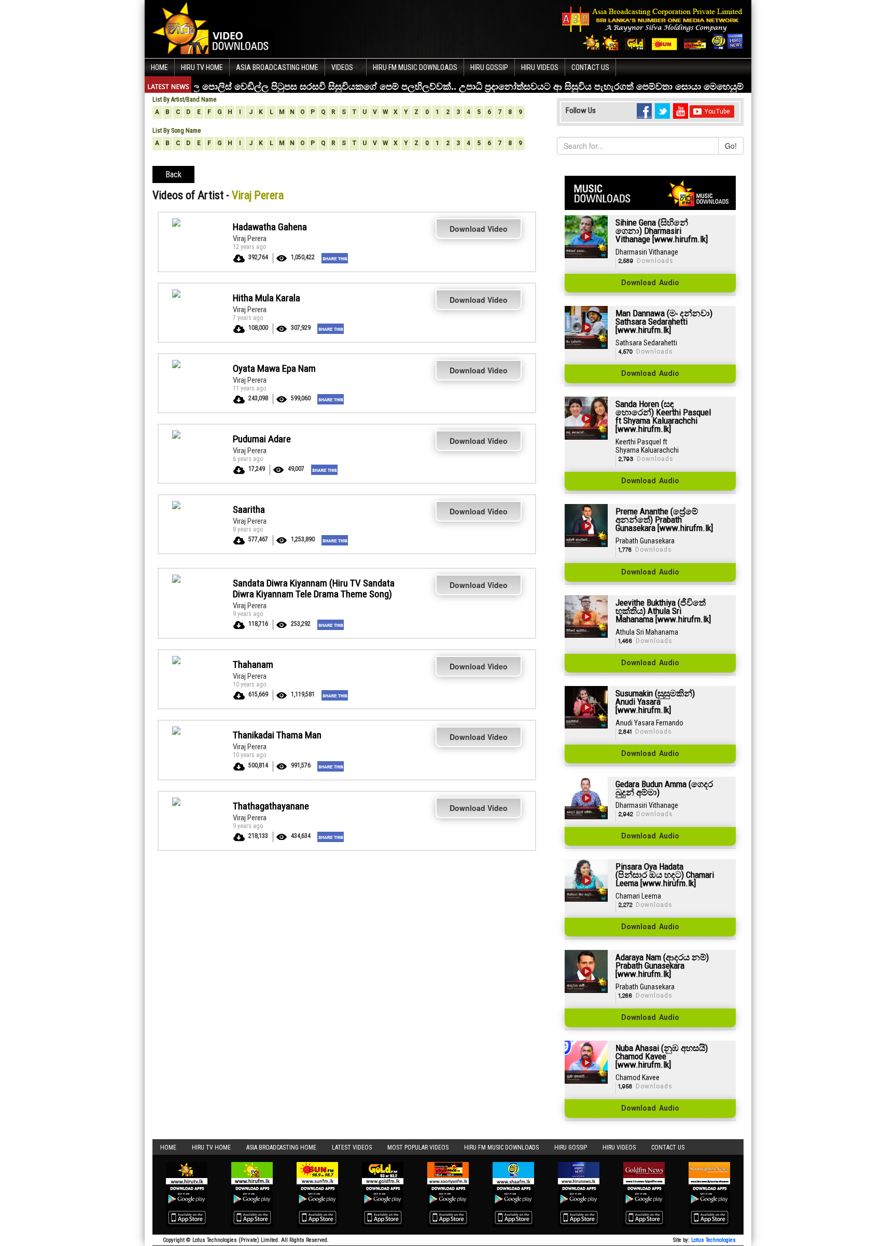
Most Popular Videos (418, 1147)
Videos (342, 67)
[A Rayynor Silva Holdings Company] (653, 28)
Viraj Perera (250, 238)
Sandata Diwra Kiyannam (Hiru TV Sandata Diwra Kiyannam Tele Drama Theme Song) (314, 588)
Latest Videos (352, 1147)
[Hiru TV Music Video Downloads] (213, 28)
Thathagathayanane (271, 806)
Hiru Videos (539, 67)
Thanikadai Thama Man (277, 735)
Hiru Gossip (489, 67)
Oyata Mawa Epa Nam (274, 368)
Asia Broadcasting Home (277, 67)
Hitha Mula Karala (266, 298)
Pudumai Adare (262, 439)
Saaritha (249, 509)
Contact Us (590, 67)
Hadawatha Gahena (270, 227)
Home (159, 67)
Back (173, 174)
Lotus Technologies (713, 1240)
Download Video (479, 228)
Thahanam (253, 664)
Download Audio (650, 283)
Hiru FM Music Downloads (415, 67)
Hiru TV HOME (202, 67)
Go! (731, 146)
